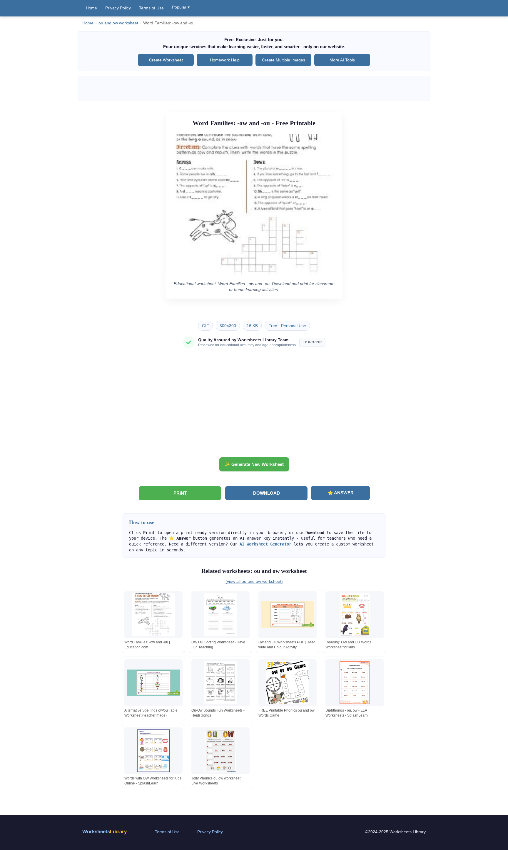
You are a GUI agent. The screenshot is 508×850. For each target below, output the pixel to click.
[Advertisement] (254, 405)
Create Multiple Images (283, 60)
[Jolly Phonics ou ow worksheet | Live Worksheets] (220, 750)
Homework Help (225, 60)
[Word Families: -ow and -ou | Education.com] (153, 614)
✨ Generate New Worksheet (254, 464)
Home (91, 8)
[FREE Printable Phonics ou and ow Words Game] (287, 682)
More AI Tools (342, 60)
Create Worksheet (166, 60)
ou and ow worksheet (118, 23)
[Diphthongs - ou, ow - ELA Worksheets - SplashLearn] (354, 682)
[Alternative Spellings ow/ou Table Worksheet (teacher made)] (153, 682)
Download (266, 493)
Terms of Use (151, 8)
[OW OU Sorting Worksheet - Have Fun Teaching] (220, 614)
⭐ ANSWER (340, 492)
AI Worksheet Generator (265, 544)
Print (180, 493)
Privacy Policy (118, 8)
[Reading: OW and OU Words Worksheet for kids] (354, 614)
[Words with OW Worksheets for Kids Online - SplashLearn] (153, 750)
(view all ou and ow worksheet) (254, 581)
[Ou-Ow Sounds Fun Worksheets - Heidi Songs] (220, 682)
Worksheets (104, 831)
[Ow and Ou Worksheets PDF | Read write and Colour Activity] (287, 614)
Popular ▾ (181, 7)
